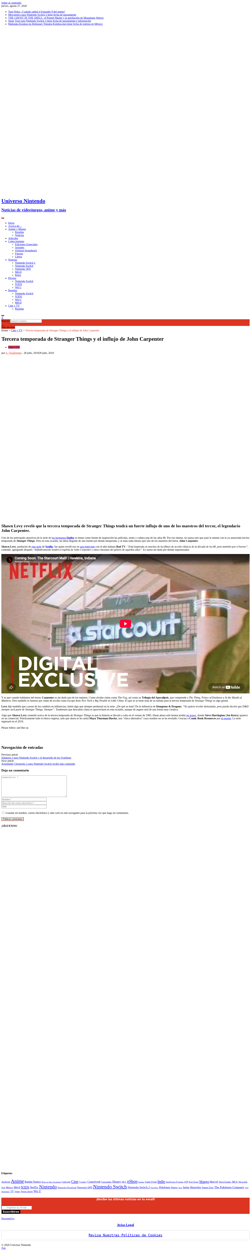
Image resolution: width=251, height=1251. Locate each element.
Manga (204, 1181)
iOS (186, 1181)
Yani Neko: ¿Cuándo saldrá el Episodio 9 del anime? (36, 11)
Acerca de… (15, 226)
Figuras (19, 253)
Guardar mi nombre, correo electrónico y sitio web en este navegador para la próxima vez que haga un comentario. (67, 812)
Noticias (19, 235)
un (191, 715)
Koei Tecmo (194, 1182)
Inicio (11, 222)
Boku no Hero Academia (51, 1182)
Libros (18, 256)
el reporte (226, 718)
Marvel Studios (225, 1182)
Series (186, 1187)
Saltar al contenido (11, 2)
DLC (124, 1181)
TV (12, 1191)
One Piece (154, 1188)
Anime (17, 1181)
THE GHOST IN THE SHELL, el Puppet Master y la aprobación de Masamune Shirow (56, 17)
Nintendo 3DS (23, 268)
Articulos (13, 238)
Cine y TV (14, 305)
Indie (161, 1181)
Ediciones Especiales (26, 244)
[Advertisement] (140, 733)
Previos (12, 278)
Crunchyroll (93, 1181)
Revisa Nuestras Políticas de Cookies (125, 1235)
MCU (235, 1181)
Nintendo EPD (84, 1187)
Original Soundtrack (26, 250)
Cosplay (83, 1182)
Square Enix (208, 1187)
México (9, 1187)
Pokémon (164, 1187)
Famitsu (141, 1182)
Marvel (214, 1181)
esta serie (36, 546)
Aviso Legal (125, 1225)
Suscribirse (11, 1211)
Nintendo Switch (24, 265)
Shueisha (195, 1187)
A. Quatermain (13, 352)
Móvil (18, 272)
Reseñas (19, 232)
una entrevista (87, 546)
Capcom (66, 1181)
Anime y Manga (17, 229)
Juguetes (19, 247)
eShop (132, 1181)
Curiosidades (106, 1182)
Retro (18, 275)
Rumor (174, 1187)
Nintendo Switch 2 (25, 262)
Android (5, 1181)
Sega (180, 1188)
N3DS (18, 284)
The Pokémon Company (229, 1187)
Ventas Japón (27, 1191)
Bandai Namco (33, 1181)
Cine (74, 1181)
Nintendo (48, 1186)
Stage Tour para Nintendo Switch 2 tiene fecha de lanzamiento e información (49, 20)
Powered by (8, 1218)
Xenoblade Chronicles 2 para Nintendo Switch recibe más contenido (38, 763)
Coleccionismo (16, 241)
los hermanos (63, 537)
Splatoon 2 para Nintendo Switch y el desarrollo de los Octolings (36, 757)
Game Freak (151, 1181)
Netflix (49, 546)
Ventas (17, 1191)
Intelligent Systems (175, 1182)
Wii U (18, 287)
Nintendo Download (67, 1187)
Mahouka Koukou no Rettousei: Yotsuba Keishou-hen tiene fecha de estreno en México (55, 23)
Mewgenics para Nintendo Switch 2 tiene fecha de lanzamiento (42, 14)
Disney (116, 1181)
